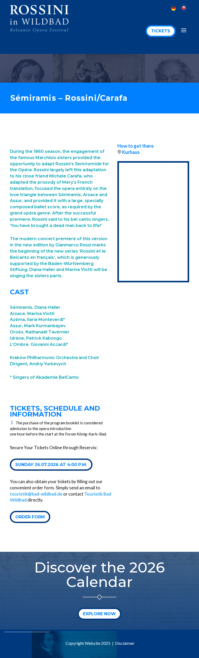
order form (30, 516)
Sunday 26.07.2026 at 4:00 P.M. (51, 464)
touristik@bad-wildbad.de (36, 494)
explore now (99, 613)
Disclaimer (124, 643)
